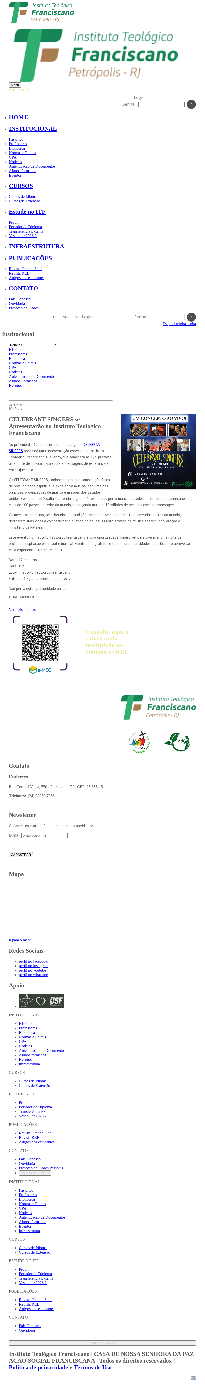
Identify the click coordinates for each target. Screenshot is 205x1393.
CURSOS (21, 186)
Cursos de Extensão (24, 201)
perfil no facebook (33, 961)
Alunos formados (22, 171)
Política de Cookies (35, 1173)
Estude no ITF (27, 211)
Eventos (15, 175)
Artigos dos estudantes (26, 278)
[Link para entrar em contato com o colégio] (193, 1379)
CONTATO (23, 288)
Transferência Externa (26, 231)
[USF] (158, 718)
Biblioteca (17, 148)
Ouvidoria (17, 303)
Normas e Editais (22, 153)
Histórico (16, 139)
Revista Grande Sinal (25, 269)
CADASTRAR (21, 855)
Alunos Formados (23, 381)
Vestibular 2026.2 (23, 236)
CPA (13, 157)
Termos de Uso (93, 1367)
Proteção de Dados (24, 308)
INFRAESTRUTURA (36, 246)
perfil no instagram (33, 966)
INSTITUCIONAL (33, 128)
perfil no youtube (32, 970)
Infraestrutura (29, 1064)
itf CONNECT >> (66, 317)
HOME (18, 117)
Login (139, 97)
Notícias (15, 162)
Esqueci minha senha (179, 324)
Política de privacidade (39, 1367)
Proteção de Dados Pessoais (41, 1168)
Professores (18, 144)
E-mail (14, 835)
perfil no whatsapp (33, 975)
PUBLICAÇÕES (30, 258)
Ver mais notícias (22, 609)
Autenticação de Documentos (32, 166)
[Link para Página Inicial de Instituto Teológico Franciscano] (41, 20)
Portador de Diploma (25, 227)
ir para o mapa (20, 940)
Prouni (14, 222)
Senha (128, 104)
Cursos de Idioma (23, 196)
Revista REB (19, 273)
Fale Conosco (20, 299)
